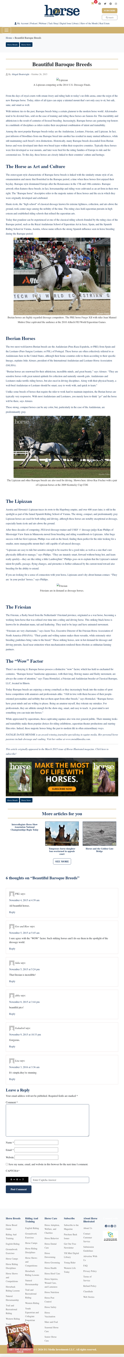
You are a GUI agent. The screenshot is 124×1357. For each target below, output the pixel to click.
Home (9, 37)
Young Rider (70, 1262)
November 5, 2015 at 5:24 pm (24, 969)
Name (10, 1142)
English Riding (13, 1243)
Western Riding (13, 1318)
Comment (12, 1102)
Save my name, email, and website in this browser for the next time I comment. (48, 1164)
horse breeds (60, 174)
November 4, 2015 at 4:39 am (24, 900)
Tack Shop (53, 23)
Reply (12, 912)
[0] (92, 3)
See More (62, 861)
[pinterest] (110, 3)
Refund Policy (89, 1285)
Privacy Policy (90, 1271)
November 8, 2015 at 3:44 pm (24, 1001)
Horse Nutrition (52, 1292)
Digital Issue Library (69, 23)
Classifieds (88, 1291)
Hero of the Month (89, 23)
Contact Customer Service (87, 1237)
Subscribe (109, 10)
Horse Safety (50, 1307)
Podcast (33, 23)
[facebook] (99, 3)
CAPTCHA (13, 1170)
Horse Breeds (12, 44)
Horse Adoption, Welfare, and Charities (52, 1228)
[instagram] (116, 3)
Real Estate (104, 23)
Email (10, 1149)
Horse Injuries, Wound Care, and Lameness (51, 1282)
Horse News (26, 44)
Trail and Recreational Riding (11, 1309)
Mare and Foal (51, 1321)
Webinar (42, 23)
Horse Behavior (52, 1238)
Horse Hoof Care (52, 1273)
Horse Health (51, 1268)
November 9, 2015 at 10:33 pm (25, 1034)
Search (111, 17)
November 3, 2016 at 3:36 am (24, 1067)
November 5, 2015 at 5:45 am (24, 932)
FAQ (85, 1265)
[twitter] (105, 3)
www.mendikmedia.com (78, 739)
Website (10, 1157)
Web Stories (88, 1296)
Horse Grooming (52, 1262)
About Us (87, 1228)
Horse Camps (12, 1258)
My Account (22, 23)
